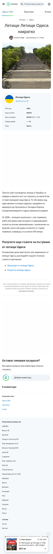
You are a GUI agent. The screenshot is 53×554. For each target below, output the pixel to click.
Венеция (5, 487)
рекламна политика (26, 291)
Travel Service (7, 470)
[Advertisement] (26, 160)
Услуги (48, 11)
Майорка (5, 500)
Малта (4, 483)
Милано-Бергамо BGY (10, 448)
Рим (3, 496)
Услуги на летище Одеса (18, 270)
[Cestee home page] (12, 4)
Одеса (31, 20)
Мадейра (5, 478)
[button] (4, 4)
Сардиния (6, 457)
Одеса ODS (7, 11)
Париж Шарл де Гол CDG (11, 474)
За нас (4, 524)
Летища (22, 20)
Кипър (4, 509)
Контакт (5, 528)
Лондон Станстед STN (10, 439)
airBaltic (5, 426)
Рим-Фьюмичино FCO (10, 443)
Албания (5, 504)
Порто (4, 513)
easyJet (5, 452)
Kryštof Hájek (19, 38)
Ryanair (5, 435)
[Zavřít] (48, 533)
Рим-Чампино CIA (9, 461)
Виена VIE (5, 430)
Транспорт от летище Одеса (20, 265)
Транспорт (29, 11)
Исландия (5, 491)
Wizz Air (5, 465)
